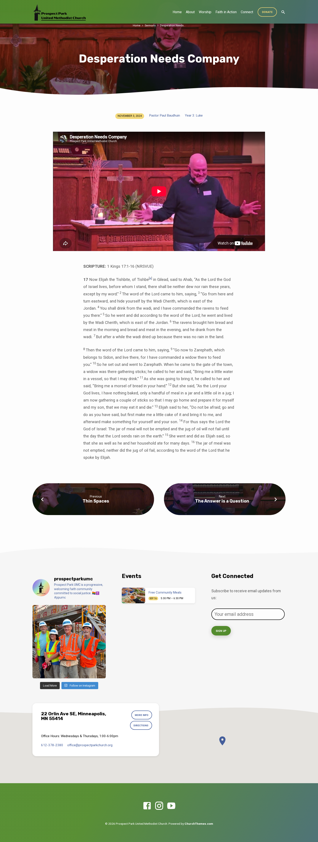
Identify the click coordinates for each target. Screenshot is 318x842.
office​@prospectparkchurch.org (89, 745)
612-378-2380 (52, 745)
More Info (141, 715)
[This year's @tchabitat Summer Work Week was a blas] (69, 641)
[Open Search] (283, 12)
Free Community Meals (165, 592)
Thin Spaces (96, 501)
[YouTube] (171, 806)
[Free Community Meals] (133, 595)
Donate (267, 12)
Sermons (150, 25)
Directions (140, 725)
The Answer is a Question (222, 501)
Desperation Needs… (172, 25)
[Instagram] (159, 806)
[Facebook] (147, 806)
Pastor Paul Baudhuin (164, 115)
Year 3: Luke (194, 115)
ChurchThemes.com (199, 823)
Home (177, 12)
